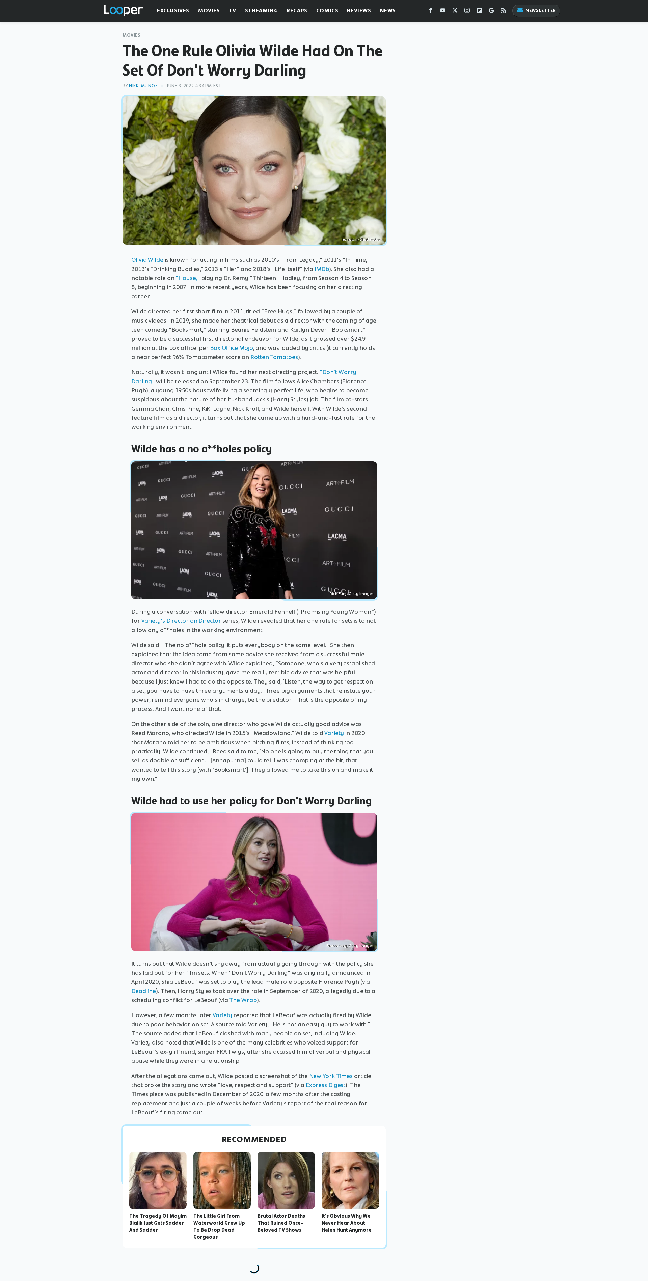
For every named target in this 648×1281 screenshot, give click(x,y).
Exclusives (173, 10)
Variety (334, 733)
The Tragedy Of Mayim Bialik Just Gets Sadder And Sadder (158, 1223)
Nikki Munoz (143, 86)
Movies (209, 10)
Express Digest (326, 1085)
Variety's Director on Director (181, 621)
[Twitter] (455, 12)
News (388, 10)
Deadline (143, 991)
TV (232, 10)
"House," (187, 278)
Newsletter (540, 10)
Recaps (297, 10)
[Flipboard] (479, 12)
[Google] (491, 12)
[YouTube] (442, 12)
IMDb (322, 269)
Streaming (261, 10)
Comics (327, 10)
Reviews (359, 10)
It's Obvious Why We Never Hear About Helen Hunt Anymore (347, 1223)
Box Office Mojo (231, 348)
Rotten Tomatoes (274, 357)
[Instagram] (467, 12)
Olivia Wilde (147, 260)
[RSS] (503, 12)
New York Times (331, 1076)
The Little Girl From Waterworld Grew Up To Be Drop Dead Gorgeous (219, 1226)
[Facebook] (430, 12)
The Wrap (242, 1000)
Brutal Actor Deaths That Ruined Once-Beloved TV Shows (281, 1223)
